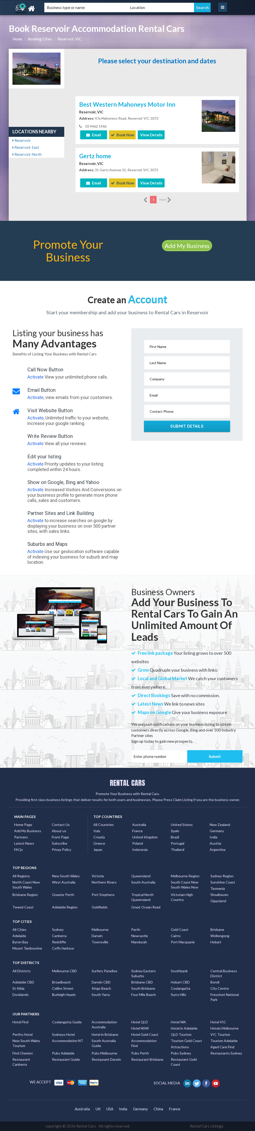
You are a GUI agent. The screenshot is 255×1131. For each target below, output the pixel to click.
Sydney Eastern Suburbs (143, 973)
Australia (139, 824)
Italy (96, 831)
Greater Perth (63, 894)
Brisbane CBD (142, 982)
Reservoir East (26, 147)
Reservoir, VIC (69, 39)
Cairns (176, 936)
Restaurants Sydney (226, 1053)
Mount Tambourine (27, 948)
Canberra (59, 936)
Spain (175, 831)
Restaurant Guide (66, 1059)
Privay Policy (61, 849)
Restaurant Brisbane (147, 1059)
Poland (137, 843)
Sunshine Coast (222, 882)
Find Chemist (22, 1053)
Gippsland (218, 901)
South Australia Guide (104, 1043)
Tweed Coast (23, 907)
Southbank (179, 971)
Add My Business (187, 245)
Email (96, 135)
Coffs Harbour (63, 948)
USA (109, 1109)
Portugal (177, 843)
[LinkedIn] (187, 1083)
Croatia (99, 837)
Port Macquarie (183, 942)
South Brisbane (143, 988)
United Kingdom (145, 837)
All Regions (21, 876)
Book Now (125, 135)
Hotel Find (20, 1022)
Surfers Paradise (104, 971)
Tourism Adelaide (224, 1041)
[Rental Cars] (46, 8)
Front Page (60, 837)
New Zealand (220, 824)
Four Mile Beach (143, 994)
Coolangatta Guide (67, 1022)
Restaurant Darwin (106, 1059)
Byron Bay (20, 942)
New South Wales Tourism (26, 1043)
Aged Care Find (222, 1047)
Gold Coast (180, 929)
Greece (99, 843)
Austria (215, 843)
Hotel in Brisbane (105, 1034)
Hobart (215, 942)
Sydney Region (222, 876)
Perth (135, 929)
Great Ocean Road (145, 907)
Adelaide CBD (23, 982)
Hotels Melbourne (224, 1028)
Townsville (100, 942)
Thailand (177, 849)
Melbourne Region (185, 876)
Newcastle (139, 936)
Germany (217, 831)
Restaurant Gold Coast (184, 1061)
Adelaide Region (64, 907)
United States (182, 824)
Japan (97, 849)
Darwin (97, 936)
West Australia (63, 882)
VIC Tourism (220, 1034)
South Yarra (101, 994)
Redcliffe (59, 942)
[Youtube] (216, 1083)
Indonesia (140, 849)
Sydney (58, 929)
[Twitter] (197, 1083)
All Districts (21, 971)
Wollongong (219, 936)
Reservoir (22, 140)
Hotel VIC (218, 1022)
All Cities (19, 929)
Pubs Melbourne (104, 1053)
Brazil (175, 837)
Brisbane (217, 929)
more (163, 199)
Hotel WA (178, 1022)
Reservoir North (28, 154)
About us (59, 831)
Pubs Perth (140, 1053)
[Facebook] (206, 1083)
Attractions (180, 1047)
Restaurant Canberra (21, 1061)
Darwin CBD (101, 982)
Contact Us (61, 824)
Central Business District (223, 973)
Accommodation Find (144, 1043)
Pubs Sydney (181, 1053)
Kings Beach (101, 988)
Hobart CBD (180, 982)
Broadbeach (61, 982)
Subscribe (59, 843)
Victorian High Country (182, 897)
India (213, 837)
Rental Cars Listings (206, 1126)
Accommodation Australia (104, 1024)
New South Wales (66, 876)
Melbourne (100, 929)
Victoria (98, 876)
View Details (151, 135)
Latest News (24, 843)
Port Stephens (103, 894)
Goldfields (100, 907)
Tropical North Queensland (142, 897)
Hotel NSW (140, 1028)
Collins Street (62, 988)
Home (17, 39)
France (137, 831)
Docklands (20, 994)
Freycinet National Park (224, 997)
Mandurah (139, 942)
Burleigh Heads (64, 994)
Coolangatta (180, 988)
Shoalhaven (219, 894)
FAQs (18, 849)
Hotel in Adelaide (184, 1028)
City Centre (219, 988)
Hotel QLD (139, 1022)
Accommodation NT (67, 1041)
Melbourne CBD (64, 971)
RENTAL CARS (127, 783)
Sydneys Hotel (63, 1034)
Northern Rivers (104, 882)
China (158, 1109)
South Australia (143, 882)
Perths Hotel (22, 1034)
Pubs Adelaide (63, 1053)
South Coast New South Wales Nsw (184, 884)
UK (98, 1109)
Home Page (23, 824)
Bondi (214, 982)
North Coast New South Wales (26, 884)
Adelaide (19, 936)
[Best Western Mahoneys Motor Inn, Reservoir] (218, 115)
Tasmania (217, 888)
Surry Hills (178, 994)
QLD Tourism (181, 1034)
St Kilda (18, 988)
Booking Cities (40, 39)
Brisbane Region (25, 894)
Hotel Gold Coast (144, 1034)
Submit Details (186, 426)
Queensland (140, 876)
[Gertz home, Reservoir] (218, 167)
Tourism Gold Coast (186, 1041)
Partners (21, 837)
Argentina (217, 849)
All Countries (103, 824)
